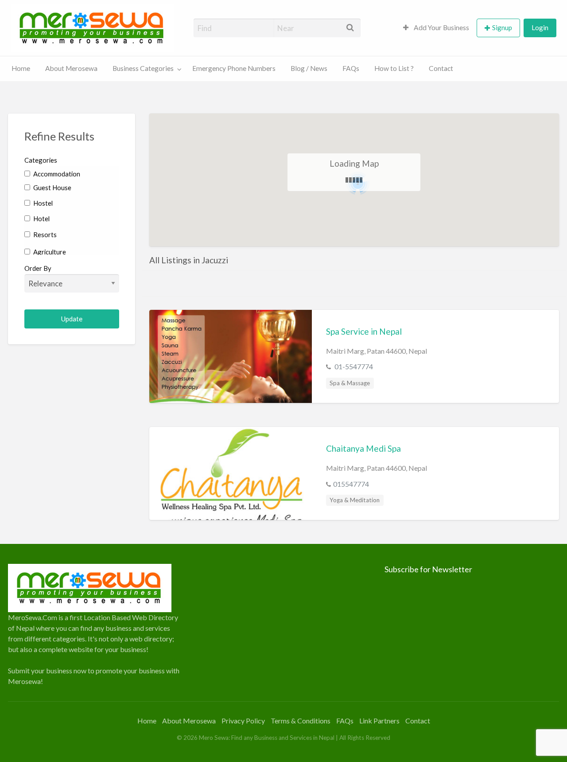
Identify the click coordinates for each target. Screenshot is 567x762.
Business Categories (143, 68)
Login (540, 27)
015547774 (351, 484)
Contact (441, 68)
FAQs (350, 68)
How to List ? (394, 68)
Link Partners (379, 720)
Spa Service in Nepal (364, 331)
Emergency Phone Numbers (234, 68)
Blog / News (309, 68)
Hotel (41, 219)
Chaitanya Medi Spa (363, 448)
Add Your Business (440, 27)
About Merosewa (71, 68)
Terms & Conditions (300, 720)
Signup (502, 27)
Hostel (42, 203)
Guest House (51, 187)
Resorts (44, 234)
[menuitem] (436, 28)
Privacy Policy (243, 720)
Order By (37, 268)
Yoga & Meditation (355, 500)
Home (21, 68)
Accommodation (56, 174)
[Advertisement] (283, 626)
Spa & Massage (350, 383)
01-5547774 (353, 366)
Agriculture (49, 252)
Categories (40, 160)
